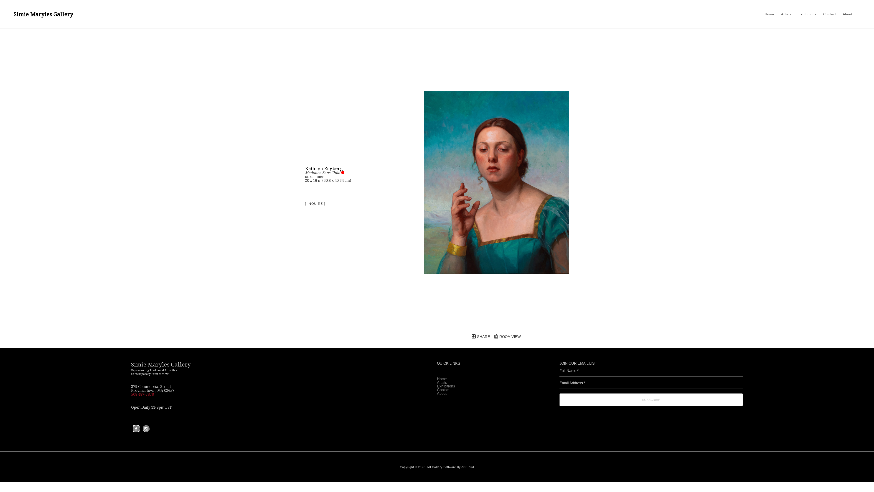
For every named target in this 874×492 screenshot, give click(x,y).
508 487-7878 (142, 394)
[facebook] (136, 428)
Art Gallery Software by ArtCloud (450, 467)
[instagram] (146, 428)
